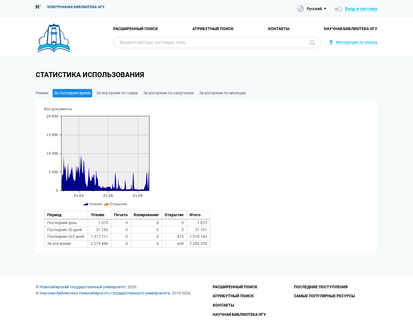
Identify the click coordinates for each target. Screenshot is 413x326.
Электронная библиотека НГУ (76, 7)
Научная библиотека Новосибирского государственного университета (105, 293)
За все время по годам (117, 93)
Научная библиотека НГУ (350, 28)
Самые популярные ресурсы (324, 296)
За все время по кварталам (168, 93)
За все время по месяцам (222, 93)
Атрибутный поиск (212, 28)
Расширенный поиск (135, 28)
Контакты (278, 28)
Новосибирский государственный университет (83, 287)
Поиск (311, 42)
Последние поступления (321, 287)
